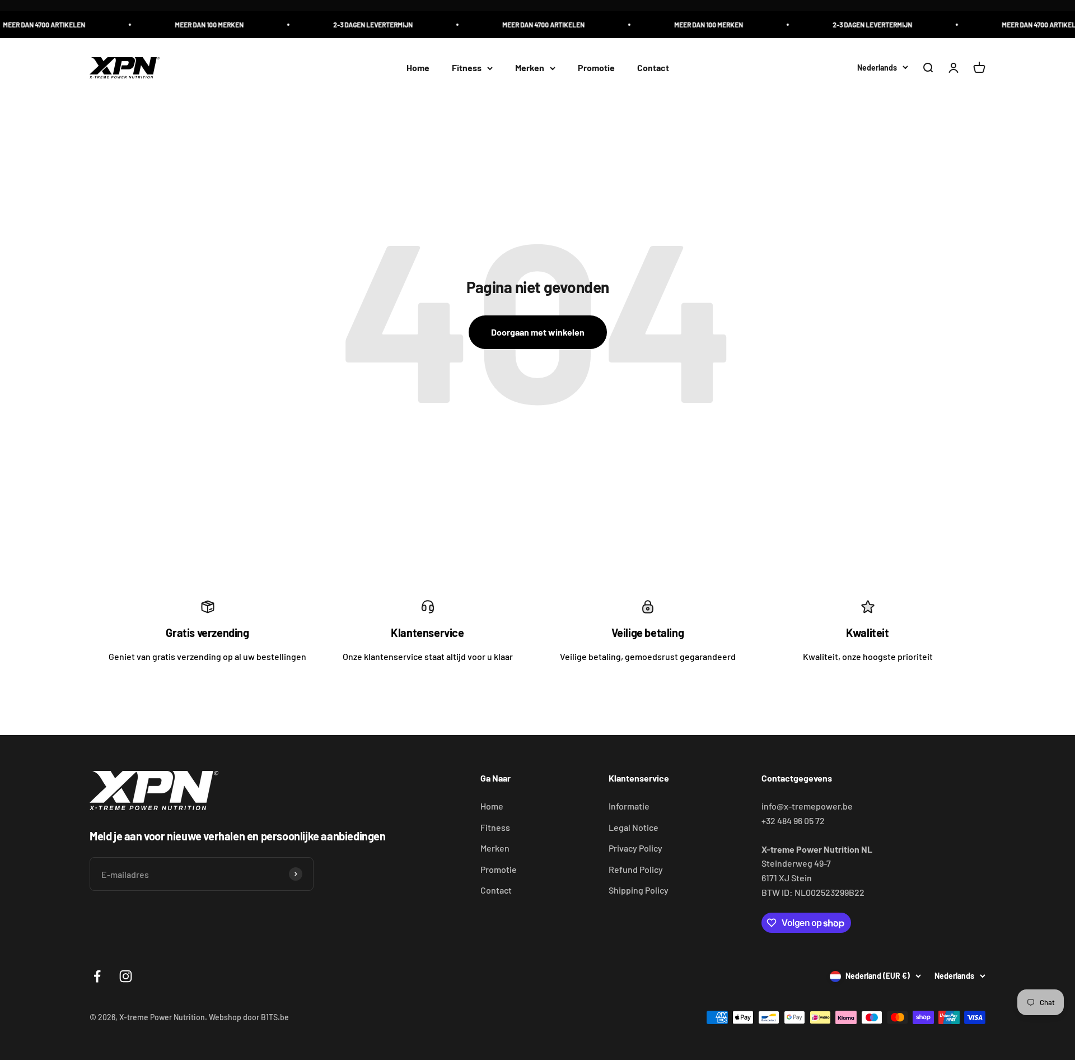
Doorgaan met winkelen (538, 332)
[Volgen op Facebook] (97, 976)
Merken (529, 68)
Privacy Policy (635, 848)
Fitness (467, 68)
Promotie (596, 68)
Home (417, 68)
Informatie (629, 806)
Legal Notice (633, 827)
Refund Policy (636, 869)
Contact (653, 68)
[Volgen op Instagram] (125, 976)
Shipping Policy (639, 890)
